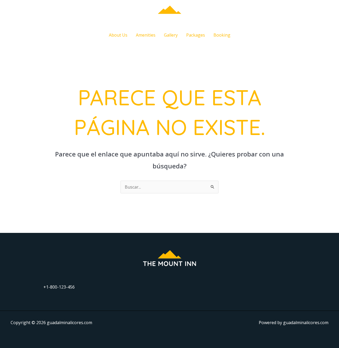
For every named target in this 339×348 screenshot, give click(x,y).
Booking (221, 35)
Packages (195, 35)
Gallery (171, 35)
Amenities (145, 35)
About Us (118, 35)
